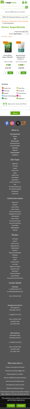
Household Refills (15, 145)
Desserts (15, 257)
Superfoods (13, 21)
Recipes (15, 136)
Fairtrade (15, 166)
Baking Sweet (15, 248)
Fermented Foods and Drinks (15, 278)
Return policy (15, 218)
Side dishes (15, 271)
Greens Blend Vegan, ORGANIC (7, 56)
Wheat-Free (15, 175)
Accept (11, 406)
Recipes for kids (15, 269)
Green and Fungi (23, 21)
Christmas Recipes (15, 273)
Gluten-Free (15, 170)
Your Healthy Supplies (15, 189)
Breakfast (15, 255)
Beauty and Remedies (15, 252)
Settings (21, 406)
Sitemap (15, 230)
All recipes (15, 238)
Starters (15, 241)
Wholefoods (15, 191)
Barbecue (15, 250)
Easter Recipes (15, 275)
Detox (15, 259)
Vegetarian (15, 163)
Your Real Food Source (15, 186)
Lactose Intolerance (15, 182)
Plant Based (15, 177)
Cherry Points (15, 207)
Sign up (15, 113)
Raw (15, 184)
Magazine (15, 150)
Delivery (15, 204)
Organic (15, 168)
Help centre (15, 202)
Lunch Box (15, 264)
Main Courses (15, 243)
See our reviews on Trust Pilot (15, 12)
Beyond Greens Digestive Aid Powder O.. (20, 57)
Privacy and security (15, 221)
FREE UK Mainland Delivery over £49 (15, 17)
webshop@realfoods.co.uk (15, 291)
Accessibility (15, 225)
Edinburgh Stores (15, 143)
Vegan (15, 173)
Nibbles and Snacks (15, 266)
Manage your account (15, 214)
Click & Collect (15, 209)
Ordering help (15, 216)
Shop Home (5, 21)
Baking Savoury (15, 245)
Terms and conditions (15, 223)
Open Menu (2, 2)
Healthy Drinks (15, 262)
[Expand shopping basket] (25, 2)
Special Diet (15, 179)
